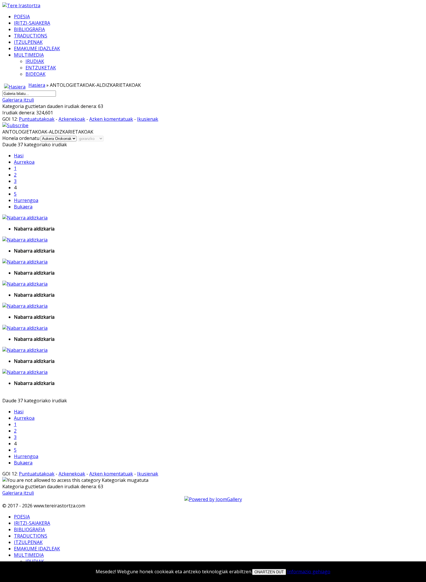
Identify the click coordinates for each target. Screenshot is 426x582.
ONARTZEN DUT (269, 572)
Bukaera (23, 206)
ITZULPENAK (28, 42)
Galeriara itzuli (18, 100)
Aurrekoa (24, 162)
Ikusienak (147, 119)
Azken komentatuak (111, 119)
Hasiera (36, 85)
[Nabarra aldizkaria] (25, 218)
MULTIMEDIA (29, 55)
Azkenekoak (72, 119)
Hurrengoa (26, 200)
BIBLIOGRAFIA (29, 29)
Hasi (18, 155)
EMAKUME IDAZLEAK (37, 48)
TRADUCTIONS (30, 36)
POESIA (22, 16)
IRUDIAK (35, 61)
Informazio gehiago (308, 571)
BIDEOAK (35, 74)
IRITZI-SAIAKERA (32, 23)
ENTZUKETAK (41, 67)
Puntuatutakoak (36, 119)
